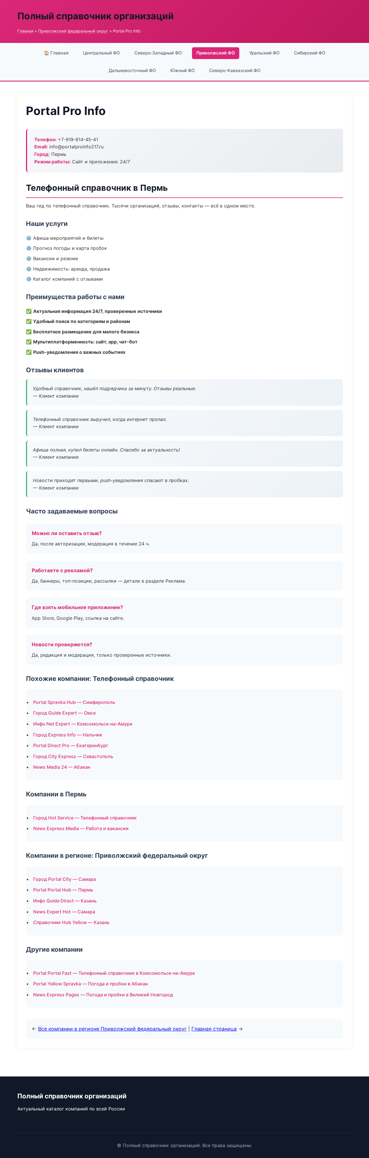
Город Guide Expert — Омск (64, 713)
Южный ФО (182, 70)
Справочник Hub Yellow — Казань (71, 922)
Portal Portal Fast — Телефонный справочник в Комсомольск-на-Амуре (114, 973)
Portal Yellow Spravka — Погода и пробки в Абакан (90, 984)
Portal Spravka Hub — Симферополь (74, 702)
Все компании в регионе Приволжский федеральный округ (112, 1029)
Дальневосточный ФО (132, 70)
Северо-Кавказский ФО (235, 70)
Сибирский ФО (309, 53)
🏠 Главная (56, 53)
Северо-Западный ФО (158, 53)
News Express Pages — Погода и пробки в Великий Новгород (103, 995)
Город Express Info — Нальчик (67, 735)
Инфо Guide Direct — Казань (65, 901)
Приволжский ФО (215, 53)
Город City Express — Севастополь (73, 756)
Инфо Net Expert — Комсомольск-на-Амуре (82, 724)
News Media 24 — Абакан (61, 767)
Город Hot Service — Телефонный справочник (85, 818)
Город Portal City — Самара (64, 879)
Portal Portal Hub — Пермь (63, 890)
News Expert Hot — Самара (64, 912)
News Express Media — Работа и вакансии (81, 828)
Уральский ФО (264, 53)
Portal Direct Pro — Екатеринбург (70, 745)
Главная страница (214, 1029)
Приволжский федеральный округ (73, 31)
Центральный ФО (101, 53)
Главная (25, 31)
